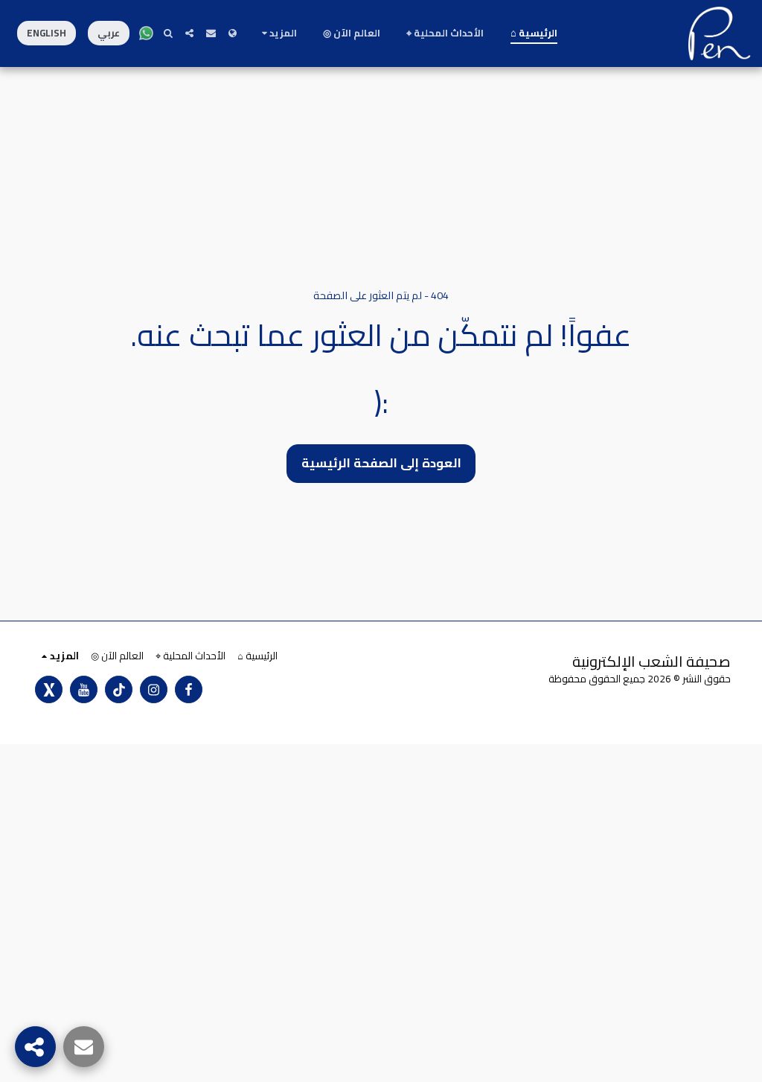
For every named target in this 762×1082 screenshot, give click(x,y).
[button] (211, 33)
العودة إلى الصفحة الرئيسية (381, 463)
